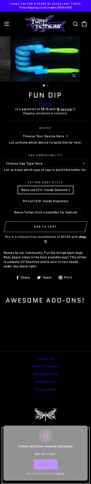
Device (45, 127)
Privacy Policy (45, 389)
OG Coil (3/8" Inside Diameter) (45, 201)
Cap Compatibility (46, 155)
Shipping (29, 113)
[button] (45, 109)
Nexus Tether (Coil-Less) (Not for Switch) (45, 212)
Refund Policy (45, 382)
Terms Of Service (45, 366)
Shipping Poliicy (45, 374)
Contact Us (45, 358)
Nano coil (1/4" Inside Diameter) (45, 190)
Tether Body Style (45, 182)
